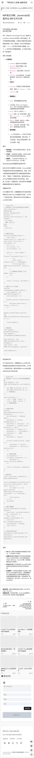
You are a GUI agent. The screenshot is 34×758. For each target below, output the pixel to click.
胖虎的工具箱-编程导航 (18, 752)
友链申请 (5, 738)
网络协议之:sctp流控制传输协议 (8, 669)
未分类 (7, 8)
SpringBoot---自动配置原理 (25, 630)
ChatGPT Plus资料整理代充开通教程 (25, 650)
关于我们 (19, 738)
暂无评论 (7, 676)
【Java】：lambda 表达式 (25, 669)
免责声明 (12, 738)
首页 (3, 8)
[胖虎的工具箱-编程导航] (17, 2)
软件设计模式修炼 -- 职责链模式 (8, 650)
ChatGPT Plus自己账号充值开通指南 (8, 630)
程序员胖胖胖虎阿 (9, 22)
